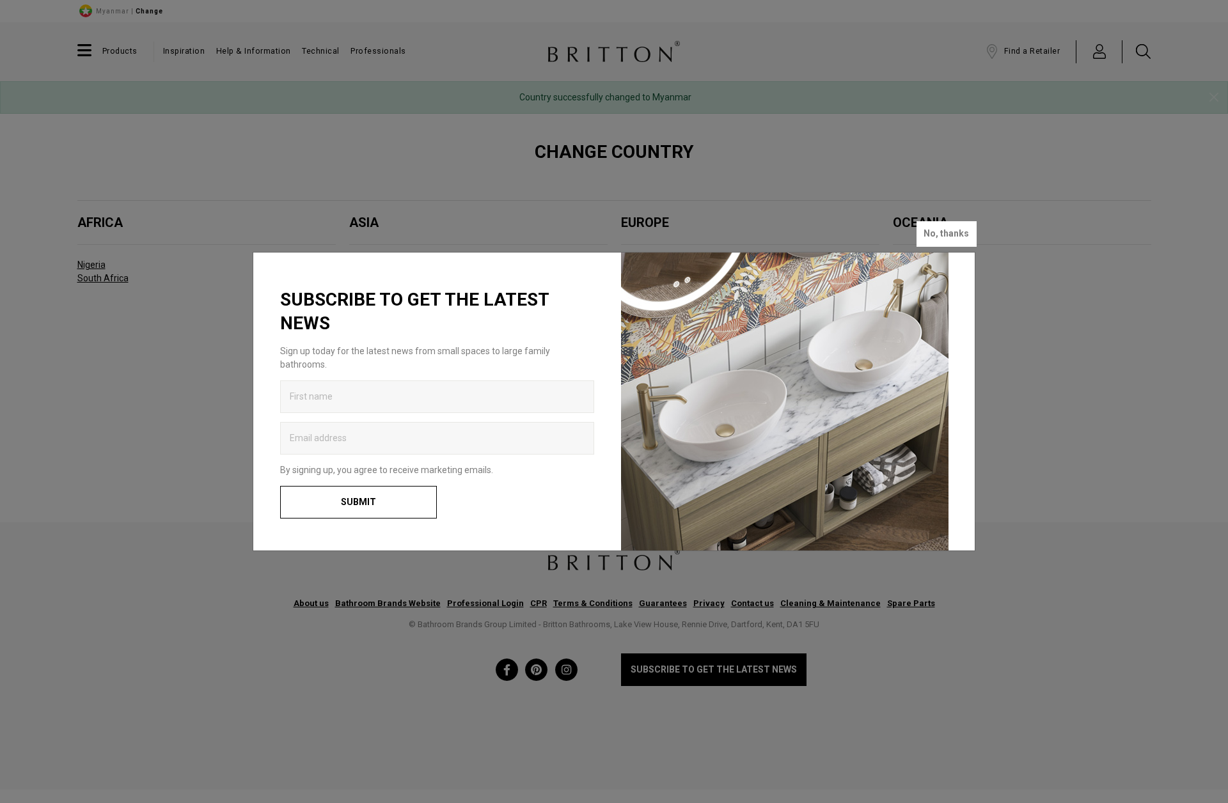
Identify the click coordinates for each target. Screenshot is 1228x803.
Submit (358, 502)
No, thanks (946, 233)
